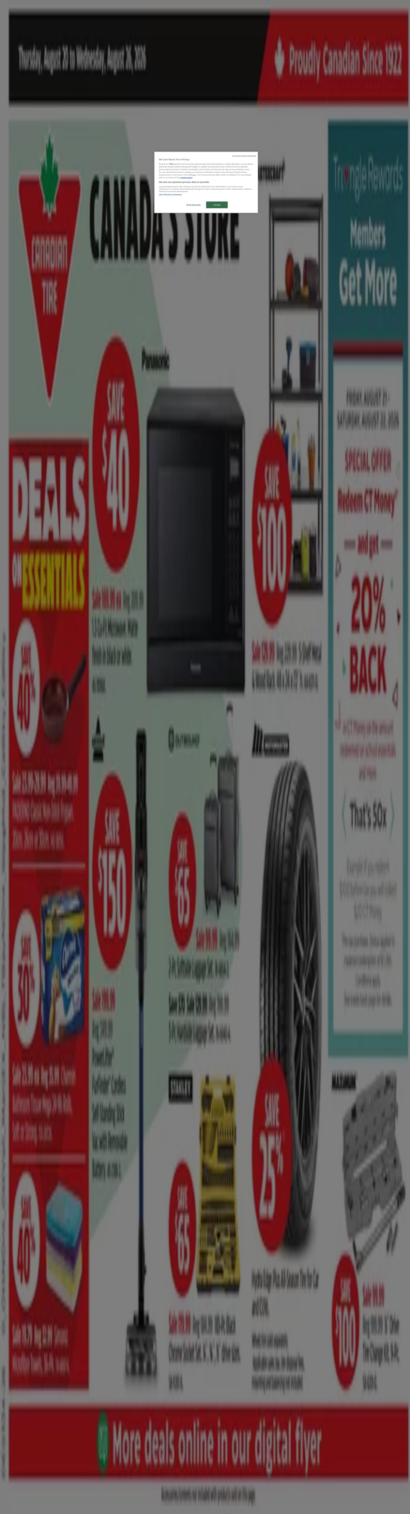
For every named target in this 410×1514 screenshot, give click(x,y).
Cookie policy (186, 177)
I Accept (217, 205)
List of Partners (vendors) (170, 194)
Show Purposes (193, 204)
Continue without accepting (244, 156)
